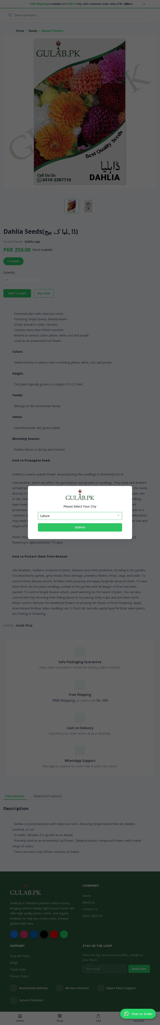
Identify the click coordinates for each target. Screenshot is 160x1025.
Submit (80, 527)
